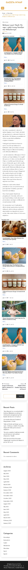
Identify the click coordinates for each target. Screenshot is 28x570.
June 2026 (6, 476)
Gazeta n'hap (14, 2)
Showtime (5, 22)
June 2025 (6, 509)
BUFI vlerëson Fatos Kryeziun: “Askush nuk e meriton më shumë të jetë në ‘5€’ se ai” (14, 440)
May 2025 (6, 512)
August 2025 (7, 504)
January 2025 (7, 523)
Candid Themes (19, 567)
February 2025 (8, 520)
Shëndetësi (7, 545)
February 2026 (8, 487)
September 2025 (8, 501)
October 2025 (7, 498)
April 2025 (6, 515)
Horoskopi (7, 537)
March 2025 (7, 517)
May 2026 (6, 479)
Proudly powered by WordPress (13, 566)
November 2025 (8, 495)
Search (20, 396)
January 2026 (7, 490)
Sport (5, 551)
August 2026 (7, 470)
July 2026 (6, 473)
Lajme (5, 543)
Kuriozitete (7, 540)
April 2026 (6, 482)
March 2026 (7, 484)
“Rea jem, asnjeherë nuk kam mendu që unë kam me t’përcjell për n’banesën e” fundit (14, 434)
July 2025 (6, 506)
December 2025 (8, 493)
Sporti (5, 554)
